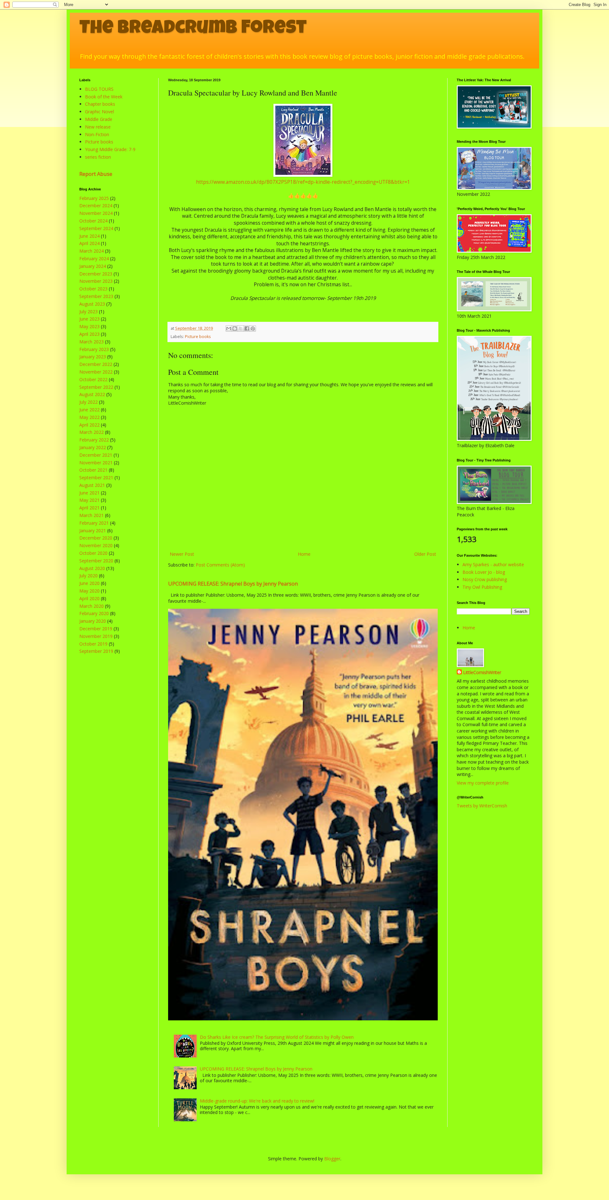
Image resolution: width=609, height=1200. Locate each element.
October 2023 (93, 289)
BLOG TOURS (99, 89)
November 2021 (96, 463)
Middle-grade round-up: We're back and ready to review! (257, 1101)
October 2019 (93, 644)
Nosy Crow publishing (484, 579)
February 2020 (94, 613)
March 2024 (91, 251)
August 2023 (92, 304)
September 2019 (96, 651)
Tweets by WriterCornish (482, 806)
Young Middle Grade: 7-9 (110, 149)
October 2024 (93, 221)
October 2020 (93, 553)
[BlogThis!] (235, 328)
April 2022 (89, 425)
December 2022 (95, 364)
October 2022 (93, 379)
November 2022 (96, 372)
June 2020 (89, 583)
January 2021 (92, 530)
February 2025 (94, 198)
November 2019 (96, 636)
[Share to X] (241, 328)
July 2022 (88, 402)
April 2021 (89, 508)
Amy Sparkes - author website (493, 564)
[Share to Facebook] (247, 328)
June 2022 (89, 410)
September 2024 (96, 228)
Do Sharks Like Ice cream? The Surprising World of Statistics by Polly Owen (277, 1037)
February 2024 (94, 258)
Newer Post (182, 554)
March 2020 (91, 606)
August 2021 (92, 485)
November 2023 (96, 281)
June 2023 (89, 319)
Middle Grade (98, 119)
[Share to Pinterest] (253, 328)
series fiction (98, 157)
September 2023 (96, 296)
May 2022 (89, 417)
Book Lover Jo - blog (483, 572)
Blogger (332, 1159)
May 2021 (89, 500)
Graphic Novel (99, 112)
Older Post (425, 554)
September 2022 (96, 387)
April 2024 (89, 243)
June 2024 (89, 236)
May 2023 (89, 326)
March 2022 (91, 432)
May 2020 (89, 591)
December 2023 (95, 274)
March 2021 (91, 515)
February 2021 (94, 523)
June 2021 (89, 493)
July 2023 (88, 311)
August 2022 (92, 394)
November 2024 (96, 213)
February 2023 (94, 349)
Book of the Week (103, 97)
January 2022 (92, 447)
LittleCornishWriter (482, 672)
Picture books (198, 336)
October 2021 (93, 470)
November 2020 (96, 545)
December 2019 (95, 629)
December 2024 (95, 205)
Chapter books (100, 104)
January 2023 (92, 357)
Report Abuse (95, 173)
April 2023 (89, 334)
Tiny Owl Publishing (482, 587)
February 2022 (94, 440)
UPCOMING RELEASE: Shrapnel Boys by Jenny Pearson (233, 583)
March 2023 (91, 342)
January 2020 (92, 621)
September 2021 (96, 477)
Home (304, 554)
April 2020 (89, 598)
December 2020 (95, 538)
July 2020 (88, 576)
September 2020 (96, 561)
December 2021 (95, 455)
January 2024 (92, 266)
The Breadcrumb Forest (193, 29)
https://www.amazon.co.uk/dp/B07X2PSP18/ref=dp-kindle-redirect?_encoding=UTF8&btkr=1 (303, 182)
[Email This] (229, 328)
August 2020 (92, 568)
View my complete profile (483, 783)
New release (98, 127)
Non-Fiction (97, 134)
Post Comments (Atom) (220, 565)
